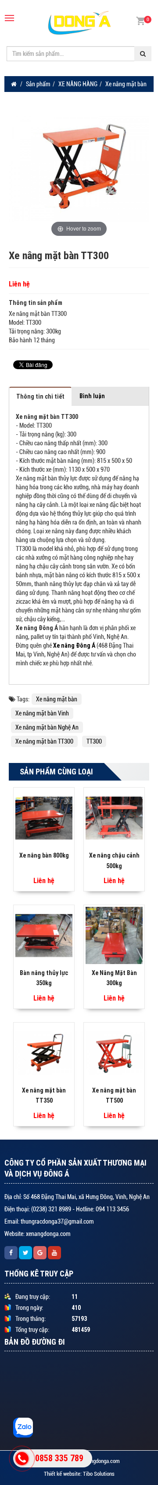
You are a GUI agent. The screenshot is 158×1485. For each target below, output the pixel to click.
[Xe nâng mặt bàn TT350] (43, 1052)
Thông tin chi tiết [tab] (40, 396)
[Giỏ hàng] (140, 20)
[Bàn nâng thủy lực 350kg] (43, 935)
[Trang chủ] (14, 84)
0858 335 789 (59, 1457)
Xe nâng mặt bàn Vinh (42, 713)
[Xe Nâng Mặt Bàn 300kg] (114, 935)
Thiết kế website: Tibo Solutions (79, 1473)
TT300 (94, 741)
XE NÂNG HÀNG (77, 84)
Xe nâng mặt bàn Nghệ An (47, 727)
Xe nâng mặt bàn (126, 84)
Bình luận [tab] (92, 396)
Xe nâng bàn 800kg (44, 855)
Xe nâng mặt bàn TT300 (44, 741)
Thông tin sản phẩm (35, 303)
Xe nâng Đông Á (75, 645)
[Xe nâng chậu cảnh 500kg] (114, 817)
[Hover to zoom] (79, 168)
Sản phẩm (38, 84)
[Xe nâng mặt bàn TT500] (114, 1052)
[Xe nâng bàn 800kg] (43, 817)
